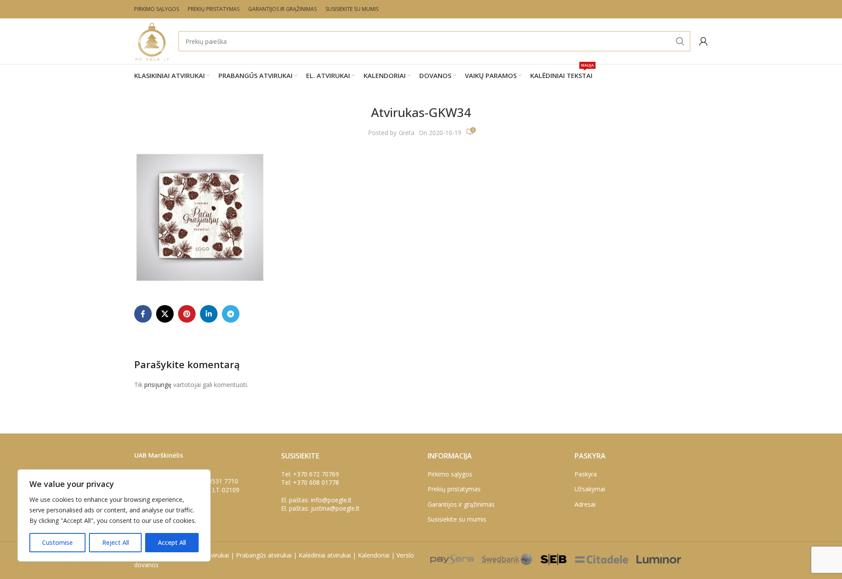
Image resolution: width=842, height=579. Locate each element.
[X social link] (165, 314)
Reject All (115, 542)
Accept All (172, 542)
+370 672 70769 (316, 474)
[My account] (703, 41)
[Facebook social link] (143, 314)
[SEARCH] (680, 41)
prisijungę (157, 384)
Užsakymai (589, 489)
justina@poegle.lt (335, 508)
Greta (406, 132)
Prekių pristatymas (454, 489)
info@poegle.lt (331, 500)
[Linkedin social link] (209, 314)
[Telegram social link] (230, 314)
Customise (57, 542)
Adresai (585, 504)
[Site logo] (152, 40)
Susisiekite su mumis (457, 519)
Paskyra (585, 474)
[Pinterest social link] (187, 314)
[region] (114, 515)
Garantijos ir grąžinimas (461, 504)
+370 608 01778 (316, 482)
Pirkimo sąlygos (450, 474)
